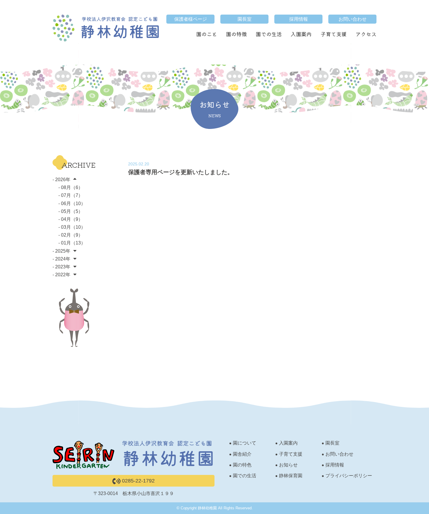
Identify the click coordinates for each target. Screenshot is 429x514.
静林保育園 (290, 475)
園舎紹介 (242, 454)
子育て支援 (333, 34)
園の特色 (242, 464)
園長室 (245, 19)
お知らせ (288, 464)
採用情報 (298, 19)
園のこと (206, 34)
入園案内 (301, 34)
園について (244, 442)
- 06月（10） (72, 203)
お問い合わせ (353, 19)
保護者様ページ (190, 19)
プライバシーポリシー (348, 475)
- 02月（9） (70, 234)
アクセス (365, 34)
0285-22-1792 (138, 481)
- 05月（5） (70, 211)
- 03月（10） (72, 227)
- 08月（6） (70, 187)
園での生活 (269, 34)
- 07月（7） (70, 195)
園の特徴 (236, 34)
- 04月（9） (70, 219)
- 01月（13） (72, 242)
